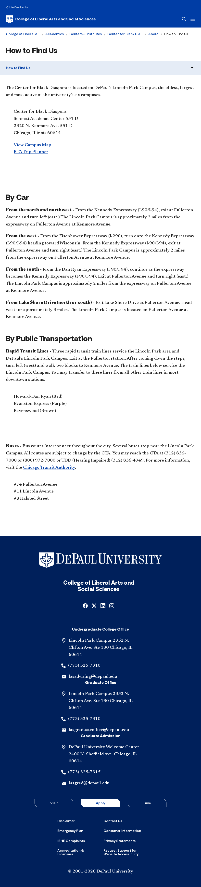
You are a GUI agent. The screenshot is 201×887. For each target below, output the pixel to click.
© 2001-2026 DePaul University (100, 871)
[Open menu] (192, 19)
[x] (94, 605)
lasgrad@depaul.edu (89, 783)
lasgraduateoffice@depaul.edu (99, 730)
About (153, 34)
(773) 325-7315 (84, 772)
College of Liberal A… (23, 34)
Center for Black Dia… (125, 34)
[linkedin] (102, 605)
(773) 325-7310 (84, 665)
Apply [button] (100, 803)
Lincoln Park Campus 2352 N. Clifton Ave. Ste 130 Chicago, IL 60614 (101, 647)
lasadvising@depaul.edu (93, 677)
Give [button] (147, 803)
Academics (54, 34)
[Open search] (184, 19)
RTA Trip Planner (31, 152)
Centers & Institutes (85, 34)
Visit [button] (54, 803)
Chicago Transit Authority (49, 467)
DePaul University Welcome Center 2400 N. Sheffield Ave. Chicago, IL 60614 (104, 754)
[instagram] (111, 605)
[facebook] (85, 605)
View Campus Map (32, 145)
